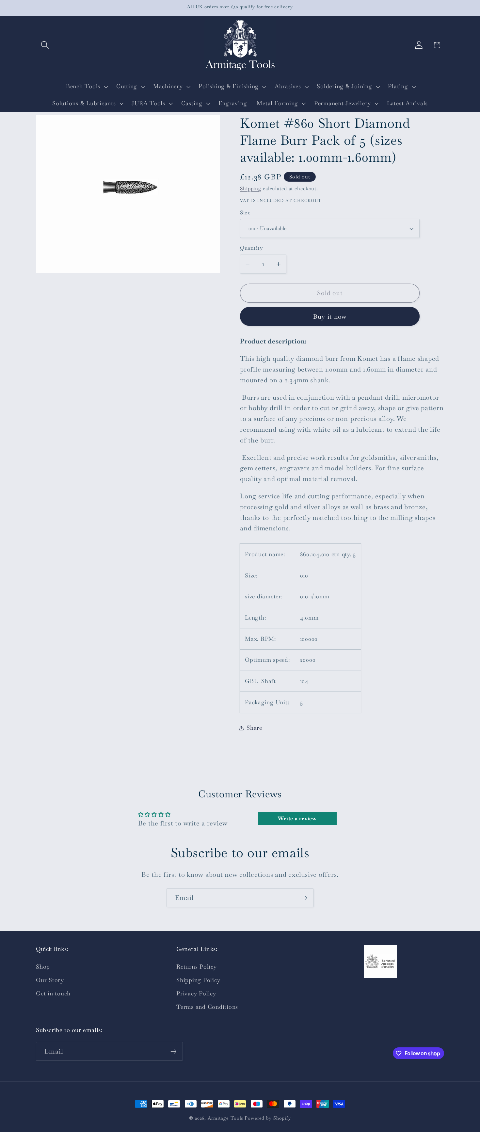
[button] (45, 45)
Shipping (250, 188)
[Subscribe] (304, 897)
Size (245, 212)
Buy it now (330, 316)
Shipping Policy (198, 980)
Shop (43, 966)
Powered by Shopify (268, 1118)
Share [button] (254, 727)
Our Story (50, 980)
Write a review (297, 818)
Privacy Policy (196, 993)
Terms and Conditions (207, 1006)
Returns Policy (196, 966)
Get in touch (53, 993)
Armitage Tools (225, 1118)
